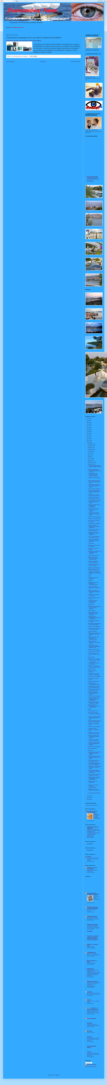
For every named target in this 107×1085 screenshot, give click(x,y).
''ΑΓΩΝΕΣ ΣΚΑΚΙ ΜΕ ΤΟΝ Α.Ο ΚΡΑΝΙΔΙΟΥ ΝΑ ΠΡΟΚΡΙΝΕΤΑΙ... (94, 506)
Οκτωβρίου (90, 447)
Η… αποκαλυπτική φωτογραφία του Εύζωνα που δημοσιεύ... (93, 663)
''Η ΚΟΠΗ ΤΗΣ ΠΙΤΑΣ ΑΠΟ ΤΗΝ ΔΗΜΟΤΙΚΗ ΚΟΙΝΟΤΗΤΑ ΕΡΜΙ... (94, 718)
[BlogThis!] (32, 56)
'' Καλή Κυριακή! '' (91, 657)
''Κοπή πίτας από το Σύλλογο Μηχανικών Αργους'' (94, 530)
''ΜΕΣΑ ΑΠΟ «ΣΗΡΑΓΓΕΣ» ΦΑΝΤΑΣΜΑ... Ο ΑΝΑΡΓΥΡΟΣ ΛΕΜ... (93, 638)
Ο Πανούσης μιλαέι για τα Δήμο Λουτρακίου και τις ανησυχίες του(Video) (93, 859)
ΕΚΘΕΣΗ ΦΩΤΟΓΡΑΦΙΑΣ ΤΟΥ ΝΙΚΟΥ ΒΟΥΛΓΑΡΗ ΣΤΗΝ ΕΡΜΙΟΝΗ (97, 816)
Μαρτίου (90, 460)
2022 (88, 425)
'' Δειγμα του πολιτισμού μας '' (94, 567)
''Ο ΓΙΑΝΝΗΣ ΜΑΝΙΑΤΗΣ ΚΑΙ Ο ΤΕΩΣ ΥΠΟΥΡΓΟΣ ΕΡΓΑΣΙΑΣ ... (94, 607)
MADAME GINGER (90, 946)
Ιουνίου (89, 454)
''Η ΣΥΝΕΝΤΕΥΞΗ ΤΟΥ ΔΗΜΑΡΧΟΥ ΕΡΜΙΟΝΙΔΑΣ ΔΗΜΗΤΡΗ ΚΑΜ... (94, 646)
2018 (88, 433)
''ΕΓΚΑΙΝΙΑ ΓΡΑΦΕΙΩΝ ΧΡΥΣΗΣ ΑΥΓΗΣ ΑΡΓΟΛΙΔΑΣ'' (92, 602)
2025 (88, 420)
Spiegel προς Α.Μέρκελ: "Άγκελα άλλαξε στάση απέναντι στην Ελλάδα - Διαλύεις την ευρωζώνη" (93, 1011)
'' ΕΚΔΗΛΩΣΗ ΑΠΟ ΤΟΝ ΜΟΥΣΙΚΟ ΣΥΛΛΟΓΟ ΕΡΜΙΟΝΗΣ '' (93, 613)
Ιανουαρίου (90, 464)
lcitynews (89, 856)
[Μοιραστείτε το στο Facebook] (35, 56)
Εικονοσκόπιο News (91, 1064)
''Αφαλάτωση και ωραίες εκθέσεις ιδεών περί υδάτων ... (94, 790)
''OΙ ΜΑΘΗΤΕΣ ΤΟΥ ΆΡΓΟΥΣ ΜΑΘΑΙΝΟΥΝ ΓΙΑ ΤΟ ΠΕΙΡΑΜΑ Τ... (94, 533)
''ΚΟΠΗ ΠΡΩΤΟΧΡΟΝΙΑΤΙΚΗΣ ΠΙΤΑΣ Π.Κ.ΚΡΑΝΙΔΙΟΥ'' (94, 624)
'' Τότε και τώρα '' (91, 543)
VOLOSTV (89, 1052)
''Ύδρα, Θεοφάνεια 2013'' (93, 710)
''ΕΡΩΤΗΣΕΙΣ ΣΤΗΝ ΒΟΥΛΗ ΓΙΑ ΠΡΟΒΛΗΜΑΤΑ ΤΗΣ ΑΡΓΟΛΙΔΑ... (94, 552)
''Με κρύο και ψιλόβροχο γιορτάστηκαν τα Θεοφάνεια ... (94, 714)
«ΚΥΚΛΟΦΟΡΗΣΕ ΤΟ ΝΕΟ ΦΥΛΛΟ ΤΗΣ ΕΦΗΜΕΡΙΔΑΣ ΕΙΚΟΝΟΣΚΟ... (94, 771)
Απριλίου (90, 458)
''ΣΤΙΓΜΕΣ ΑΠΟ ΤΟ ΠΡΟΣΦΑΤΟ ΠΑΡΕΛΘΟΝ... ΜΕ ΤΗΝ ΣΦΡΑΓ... (94, 767)
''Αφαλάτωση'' (90, 750)
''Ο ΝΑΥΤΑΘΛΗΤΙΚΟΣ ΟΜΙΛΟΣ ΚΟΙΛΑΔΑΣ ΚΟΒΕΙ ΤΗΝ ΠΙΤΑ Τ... (94, 466)
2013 (88, 442)
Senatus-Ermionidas (91, 1018)
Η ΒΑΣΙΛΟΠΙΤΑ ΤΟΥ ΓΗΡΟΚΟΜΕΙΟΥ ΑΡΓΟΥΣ (94, 684)
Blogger (57, 1075)
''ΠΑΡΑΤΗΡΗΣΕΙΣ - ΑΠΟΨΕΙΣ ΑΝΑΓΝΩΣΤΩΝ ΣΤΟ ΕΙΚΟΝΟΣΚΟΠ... (94, 778)
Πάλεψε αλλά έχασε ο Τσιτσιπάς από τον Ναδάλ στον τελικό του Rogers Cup (93, 1039)
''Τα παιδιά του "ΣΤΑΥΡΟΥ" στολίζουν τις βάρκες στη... (94, 740)
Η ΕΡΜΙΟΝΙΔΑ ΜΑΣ (91, 952)
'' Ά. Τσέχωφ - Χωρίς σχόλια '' (93, 555)
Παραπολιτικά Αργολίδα (92, 981)
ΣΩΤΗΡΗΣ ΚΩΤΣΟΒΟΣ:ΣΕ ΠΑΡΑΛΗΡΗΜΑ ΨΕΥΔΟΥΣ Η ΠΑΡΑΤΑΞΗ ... (94, 471)
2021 (88, 427)
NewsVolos (89, 1036)
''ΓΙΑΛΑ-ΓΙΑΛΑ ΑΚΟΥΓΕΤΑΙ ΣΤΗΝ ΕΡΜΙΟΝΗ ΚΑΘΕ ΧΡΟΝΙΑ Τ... (93, 736)
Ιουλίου (89, 453)
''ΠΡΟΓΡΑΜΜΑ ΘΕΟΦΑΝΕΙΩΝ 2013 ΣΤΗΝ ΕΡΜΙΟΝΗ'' (94, 764)
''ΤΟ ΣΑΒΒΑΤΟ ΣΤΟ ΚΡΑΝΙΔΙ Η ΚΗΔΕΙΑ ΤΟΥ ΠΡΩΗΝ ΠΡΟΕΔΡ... (94, 753)
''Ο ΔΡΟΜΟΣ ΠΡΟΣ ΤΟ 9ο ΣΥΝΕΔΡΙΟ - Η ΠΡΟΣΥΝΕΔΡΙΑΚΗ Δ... (93, 583)
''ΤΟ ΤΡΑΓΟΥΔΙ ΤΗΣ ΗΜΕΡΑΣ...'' (94, 489)
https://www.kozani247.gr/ (92, 805)
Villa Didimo (89, 1023)
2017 (88, 435)
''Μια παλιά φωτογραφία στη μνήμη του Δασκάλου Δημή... (94, 666)
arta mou (89, 999)
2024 (88, 422)
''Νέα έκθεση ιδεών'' (92, 668)
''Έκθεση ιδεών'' (91, 604)
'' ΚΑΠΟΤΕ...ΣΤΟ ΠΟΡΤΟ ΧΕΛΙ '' (94, 518)
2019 (88, 431)
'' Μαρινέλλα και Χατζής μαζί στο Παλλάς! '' (93, 546)
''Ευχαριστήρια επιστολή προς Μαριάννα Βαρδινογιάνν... (94, 687)
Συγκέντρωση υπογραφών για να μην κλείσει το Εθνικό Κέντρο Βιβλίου (23, 40)
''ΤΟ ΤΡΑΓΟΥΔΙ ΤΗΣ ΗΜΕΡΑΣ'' (94, 626)
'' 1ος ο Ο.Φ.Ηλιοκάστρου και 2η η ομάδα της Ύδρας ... (94, 537)
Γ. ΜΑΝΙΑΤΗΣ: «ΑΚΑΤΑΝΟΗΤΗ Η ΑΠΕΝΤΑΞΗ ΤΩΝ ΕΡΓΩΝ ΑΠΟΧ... (94, 573)
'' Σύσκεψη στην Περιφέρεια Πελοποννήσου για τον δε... (94, 495)
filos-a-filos (89, 1031)
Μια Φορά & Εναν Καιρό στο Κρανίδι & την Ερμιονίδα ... (94, 674)
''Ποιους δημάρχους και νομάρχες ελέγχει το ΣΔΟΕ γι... (94, 654)
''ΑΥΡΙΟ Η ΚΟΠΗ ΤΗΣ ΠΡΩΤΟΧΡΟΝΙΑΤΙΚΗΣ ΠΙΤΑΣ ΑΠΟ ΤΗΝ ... (93, 558)
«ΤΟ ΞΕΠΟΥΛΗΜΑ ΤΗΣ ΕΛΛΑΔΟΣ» (93, 578)
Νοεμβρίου (90, 445)
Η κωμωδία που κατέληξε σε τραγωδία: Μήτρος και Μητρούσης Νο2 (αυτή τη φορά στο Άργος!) (93, 927)
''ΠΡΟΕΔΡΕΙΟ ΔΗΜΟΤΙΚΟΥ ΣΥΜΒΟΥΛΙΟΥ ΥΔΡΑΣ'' (93, 703)
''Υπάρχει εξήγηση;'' (92, 610)
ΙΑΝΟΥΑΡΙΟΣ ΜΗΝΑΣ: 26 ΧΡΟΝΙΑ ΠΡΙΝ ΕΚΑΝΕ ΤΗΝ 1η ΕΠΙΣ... (94, 592)
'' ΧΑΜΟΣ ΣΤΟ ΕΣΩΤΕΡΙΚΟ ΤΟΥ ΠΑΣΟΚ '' (93, 595)
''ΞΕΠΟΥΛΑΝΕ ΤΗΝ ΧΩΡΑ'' (93, 681)
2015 (88, 438)
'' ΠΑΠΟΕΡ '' (90, 580)
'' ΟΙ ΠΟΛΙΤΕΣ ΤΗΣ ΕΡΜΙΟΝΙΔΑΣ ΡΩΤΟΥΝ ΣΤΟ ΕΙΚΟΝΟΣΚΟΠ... (94, 617)
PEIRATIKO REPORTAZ (92, 916)
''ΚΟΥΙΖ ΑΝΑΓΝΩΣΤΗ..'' (92, 748)
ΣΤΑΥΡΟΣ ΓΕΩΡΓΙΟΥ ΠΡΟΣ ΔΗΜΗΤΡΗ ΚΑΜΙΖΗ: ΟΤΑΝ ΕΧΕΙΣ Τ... (94, 757)
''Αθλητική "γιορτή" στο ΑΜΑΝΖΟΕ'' (92, 782)
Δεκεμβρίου (90, 443)
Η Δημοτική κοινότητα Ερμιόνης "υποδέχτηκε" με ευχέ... (94, 729)
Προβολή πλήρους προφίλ (91, 1066)
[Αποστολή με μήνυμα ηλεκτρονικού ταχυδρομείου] (30, 56)
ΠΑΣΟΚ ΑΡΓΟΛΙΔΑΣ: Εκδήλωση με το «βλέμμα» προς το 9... (94, 642)
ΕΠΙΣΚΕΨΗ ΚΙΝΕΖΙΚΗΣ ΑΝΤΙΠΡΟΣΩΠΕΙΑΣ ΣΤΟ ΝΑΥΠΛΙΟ (93, 693)
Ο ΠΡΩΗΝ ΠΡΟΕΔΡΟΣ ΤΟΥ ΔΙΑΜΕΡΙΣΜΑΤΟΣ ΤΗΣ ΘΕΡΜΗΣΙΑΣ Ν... (94, 699)
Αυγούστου (90, 451)
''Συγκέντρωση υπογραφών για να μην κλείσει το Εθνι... (94, 629)
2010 (88, 799)
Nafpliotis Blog (90, 968)
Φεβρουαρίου (91, 462)
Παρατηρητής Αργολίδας (92, 924)
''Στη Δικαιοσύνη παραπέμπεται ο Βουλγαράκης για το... (94, 690)
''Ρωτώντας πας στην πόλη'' (93, 649)
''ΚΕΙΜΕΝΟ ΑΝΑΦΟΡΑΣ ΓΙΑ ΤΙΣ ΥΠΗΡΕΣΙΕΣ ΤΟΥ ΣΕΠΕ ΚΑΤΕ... (94, 634)
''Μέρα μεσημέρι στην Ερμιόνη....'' (92, 671)
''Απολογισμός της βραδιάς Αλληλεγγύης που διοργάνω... (93, 510)
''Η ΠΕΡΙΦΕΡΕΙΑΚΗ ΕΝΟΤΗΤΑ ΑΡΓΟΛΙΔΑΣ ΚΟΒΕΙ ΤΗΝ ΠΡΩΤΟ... (94, 486)
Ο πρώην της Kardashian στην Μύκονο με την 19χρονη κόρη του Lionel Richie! (93, 1054)
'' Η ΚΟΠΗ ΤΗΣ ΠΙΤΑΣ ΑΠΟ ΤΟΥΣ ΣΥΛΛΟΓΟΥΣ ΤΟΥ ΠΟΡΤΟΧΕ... (93, 540)
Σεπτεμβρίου (90, 449)
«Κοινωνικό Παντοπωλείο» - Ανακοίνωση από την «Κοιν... (94, 498)
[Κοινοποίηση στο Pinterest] (36, 56)
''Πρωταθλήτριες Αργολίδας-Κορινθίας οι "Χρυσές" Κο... (94, 733)
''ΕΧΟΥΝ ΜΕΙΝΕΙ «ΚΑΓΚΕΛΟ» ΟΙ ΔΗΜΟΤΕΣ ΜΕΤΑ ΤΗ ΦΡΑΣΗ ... (94, 502)
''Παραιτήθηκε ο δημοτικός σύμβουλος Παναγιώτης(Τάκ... (93, 786)
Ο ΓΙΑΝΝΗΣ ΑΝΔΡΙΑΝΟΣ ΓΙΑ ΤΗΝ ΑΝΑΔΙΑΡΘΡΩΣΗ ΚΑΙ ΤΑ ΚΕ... (94, 492)
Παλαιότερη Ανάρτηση (75, 61)
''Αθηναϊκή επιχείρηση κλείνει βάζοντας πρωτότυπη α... (94, 569)
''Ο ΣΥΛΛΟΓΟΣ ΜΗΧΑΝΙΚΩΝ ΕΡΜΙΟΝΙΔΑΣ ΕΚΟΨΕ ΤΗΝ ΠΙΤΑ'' (94, 482)
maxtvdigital (90, 931)
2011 (88, 797)
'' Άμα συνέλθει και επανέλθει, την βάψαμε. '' (94, 521)
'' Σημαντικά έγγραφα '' (92, 631)
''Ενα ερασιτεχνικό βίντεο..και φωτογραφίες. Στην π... (94, 761)
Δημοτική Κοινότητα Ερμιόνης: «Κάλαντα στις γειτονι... (94, 775)
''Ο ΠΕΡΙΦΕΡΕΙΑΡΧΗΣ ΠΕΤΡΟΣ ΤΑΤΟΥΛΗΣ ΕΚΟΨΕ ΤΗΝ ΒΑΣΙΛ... (93, 475)
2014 (88, 440)
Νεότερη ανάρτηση (11, 61)
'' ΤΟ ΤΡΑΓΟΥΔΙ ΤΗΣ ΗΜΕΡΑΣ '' (94, 651)
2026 (88, 418)
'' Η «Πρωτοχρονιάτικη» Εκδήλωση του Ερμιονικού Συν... (94, 587)
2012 (88, 796)
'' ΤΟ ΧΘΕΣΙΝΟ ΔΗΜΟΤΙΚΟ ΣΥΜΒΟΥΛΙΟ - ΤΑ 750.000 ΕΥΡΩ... (94, 514)
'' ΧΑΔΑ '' (89, 576)
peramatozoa (90, 843)
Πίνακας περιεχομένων (91, 963)
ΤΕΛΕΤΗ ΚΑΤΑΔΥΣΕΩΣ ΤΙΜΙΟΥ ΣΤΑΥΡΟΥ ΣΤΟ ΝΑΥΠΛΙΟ (94, 721)
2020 (88, 429)
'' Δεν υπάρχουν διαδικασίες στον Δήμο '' (93, 621)
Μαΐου (89, 456)
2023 (88, 424)
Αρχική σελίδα (43, 61)
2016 (88, 436)
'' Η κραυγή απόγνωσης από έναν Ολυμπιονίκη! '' (93, 565)
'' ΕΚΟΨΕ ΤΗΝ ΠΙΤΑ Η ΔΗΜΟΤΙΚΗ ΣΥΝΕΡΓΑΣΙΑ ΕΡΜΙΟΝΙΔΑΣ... (94, 526)
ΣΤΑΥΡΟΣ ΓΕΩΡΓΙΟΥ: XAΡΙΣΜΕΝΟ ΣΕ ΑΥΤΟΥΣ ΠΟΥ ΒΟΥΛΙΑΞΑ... (94, 706)
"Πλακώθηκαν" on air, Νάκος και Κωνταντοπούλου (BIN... (94, 659)
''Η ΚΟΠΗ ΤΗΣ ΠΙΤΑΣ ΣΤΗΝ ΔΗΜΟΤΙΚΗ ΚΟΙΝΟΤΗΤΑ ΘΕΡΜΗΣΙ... (93, 743)
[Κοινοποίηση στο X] (33, 56)
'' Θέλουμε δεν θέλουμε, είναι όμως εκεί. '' (94, 598)
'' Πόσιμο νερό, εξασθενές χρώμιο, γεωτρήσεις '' (93, 562)
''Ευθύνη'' (90, 709)
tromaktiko (89, 991)
